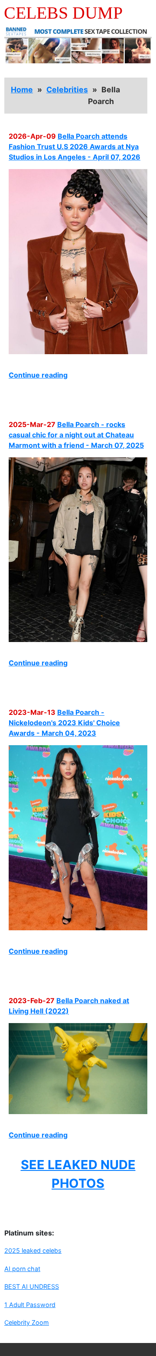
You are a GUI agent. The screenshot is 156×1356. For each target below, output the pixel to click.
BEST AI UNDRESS (31, 1286)
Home (22, 89)
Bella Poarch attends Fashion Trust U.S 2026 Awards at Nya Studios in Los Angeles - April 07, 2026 (74, 146)
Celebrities (67, 89)
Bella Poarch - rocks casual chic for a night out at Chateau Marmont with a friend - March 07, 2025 (76, 435)
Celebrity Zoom (26, 1322)
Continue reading (38, 375)
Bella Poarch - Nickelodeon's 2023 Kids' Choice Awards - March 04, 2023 (64, 722)
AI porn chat (22, 1268)
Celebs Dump (63, 13)
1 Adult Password (29, 1304)
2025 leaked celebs (33, 1250)
